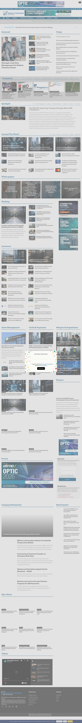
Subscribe (41, 368)
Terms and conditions (47, 364)
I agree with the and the (42, 364)
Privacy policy (43, 365)
